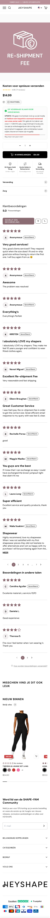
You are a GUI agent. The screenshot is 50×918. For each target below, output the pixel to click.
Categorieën (9, 847)
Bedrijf (6, 857)
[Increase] (30, 145)
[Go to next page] (41, 565)
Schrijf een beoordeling (12, 221)
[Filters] (38, 221)
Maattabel (15, 102)
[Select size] (36, 756)
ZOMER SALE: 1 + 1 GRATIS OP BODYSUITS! (25, 2)
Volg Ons (8, 866)
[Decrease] (20, 145)
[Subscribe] (44, 825)
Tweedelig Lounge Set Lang (15, 766)
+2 (22, 770)
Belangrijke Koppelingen (15, 838)
